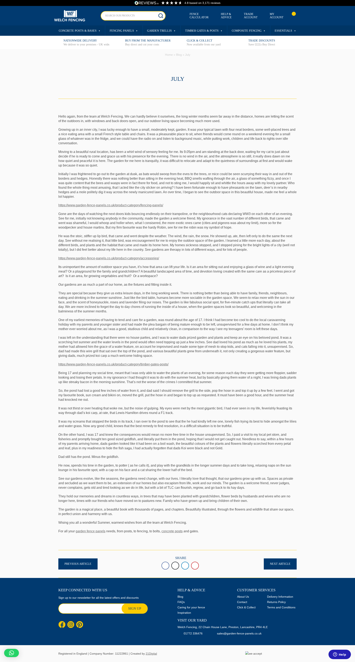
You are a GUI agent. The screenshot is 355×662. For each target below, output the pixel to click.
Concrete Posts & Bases (78, 30)
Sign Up (134, 608)
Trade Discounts (261, 40)
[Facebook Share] (165, 566)
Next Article (280, 563)
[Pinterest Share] (195, 566)
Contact (242, 602)
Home (169, 54)
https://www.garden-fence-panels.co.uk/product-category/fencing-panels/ (110, 205)
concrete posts (172, 531)
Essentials (283, 30)
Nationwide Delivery (80, 40)
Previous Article (78, 563)
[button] (11, 653)
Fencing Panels (122, 30)
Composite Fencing (247, 30)
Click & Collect (199, 40)
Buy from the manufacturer (148, 40)
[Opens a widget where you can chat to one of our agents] (339, 655)
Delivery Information (280, 596)
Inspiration (184, 612)
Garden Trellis (159, 30)
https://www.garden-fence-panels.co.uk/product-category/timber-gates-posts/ (113, 364)
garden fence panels (90, 531)
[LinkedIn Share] (185, 566)
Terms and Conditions (281, 607)
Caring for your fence (191, 607)
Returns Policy (276, 602)
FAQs (181, 602)
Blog (179, 54)
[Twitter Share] (175, 566)
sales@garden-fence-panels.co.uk (239, 633)
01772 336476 (193, 633)
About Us (243, 596)
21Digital (151, 653)
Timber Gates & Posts (202, 30)
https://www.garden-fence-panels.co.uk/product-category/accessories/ (108, 258)
